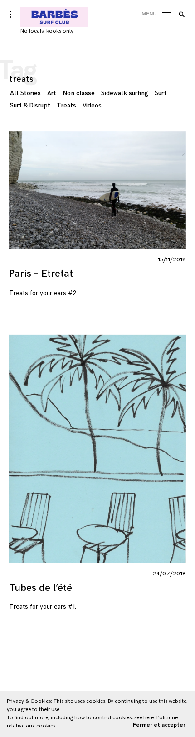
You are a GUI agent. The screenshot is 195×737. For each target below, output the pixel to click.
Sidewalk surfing (124, 93)
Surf (160, 93)
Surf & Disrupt (30, 105)
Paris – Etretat (41, 274)
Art (51, 93)
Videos (92, 105)
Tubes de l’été (40, 588)
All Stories (25, 93)
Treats (66, 105)
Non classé (79, 93)
